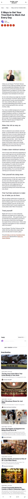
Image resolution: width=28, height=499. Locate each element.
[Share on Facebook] (2, 25)
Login (5, 347)
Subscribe (10, 347)
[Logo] (14, 2)
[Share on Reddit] (14, 25)
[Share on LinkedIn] (11, 25)
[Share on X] (5, 25)
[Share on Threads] (8, 25)
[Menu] (1, 2)
